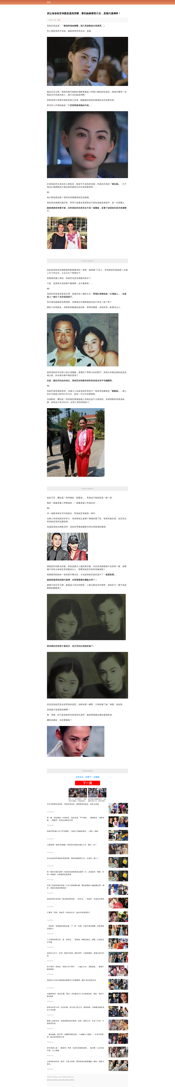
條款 (60, 1080)
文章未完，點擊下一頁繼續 (87, 777)
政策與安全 (55, 1080)
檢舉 (58, 20)
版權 (66, 1080)
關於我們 (49, 1080)
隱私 (63, 1080)
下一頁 (87, 783)
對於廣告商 (71, 1080)
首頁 (49, 2)
